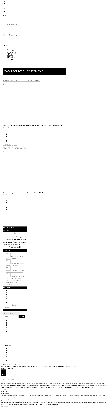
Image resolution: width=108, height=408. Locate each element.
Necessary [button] (3, 389)
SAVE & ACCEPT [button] (5, 406)
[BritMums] (15, 305)
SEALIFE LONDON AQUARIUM (16, 148)
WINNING (10, 59)
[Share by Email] (6, 140)
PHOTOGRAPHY (12, 24)
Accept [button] (68, 366)
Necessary (5, 391)
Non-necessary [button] (5, 399)
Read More (6, 127)
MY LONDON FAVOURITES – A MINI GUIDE (21, 81)
